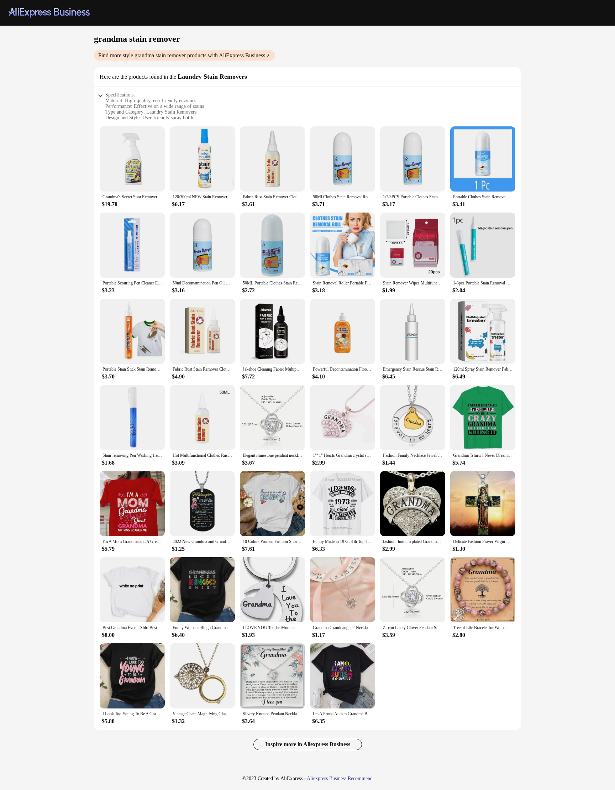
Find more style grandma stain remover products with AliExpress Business (181, 55)
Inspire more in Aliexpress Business (307, 744)
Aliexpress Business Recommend (340, 778)
